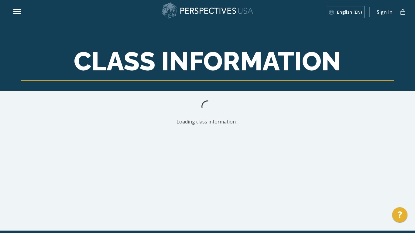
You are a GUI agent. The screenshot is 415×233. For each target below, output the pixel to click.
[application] (399, 216)
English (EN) (349, 12)
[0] (403, 12)
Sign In (385, 12)
